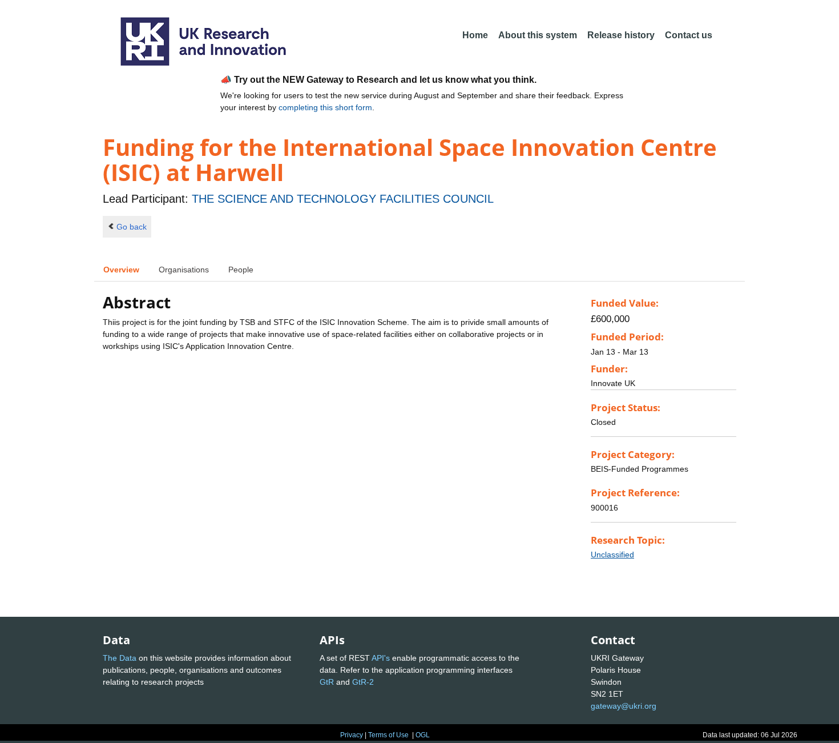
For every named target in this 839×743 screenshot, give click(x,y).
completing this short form (325, 107)
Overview (121, 269)
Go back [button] (131, 226)
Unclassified (612, 554)
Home (475, 35)
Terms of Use (388, 735)
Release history (621, 35)
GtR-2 (363, 681)
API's (381, 657)
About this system (537, 35)
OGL (423, 735)
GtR (327, 681)
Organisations (184, 269)
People (240, 269)
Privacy (351, 735)
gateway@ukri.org (623, 705)
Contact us (688, 35)
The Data (119, 657)
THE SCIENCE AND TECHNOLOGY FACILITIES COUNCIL (343, 198)
